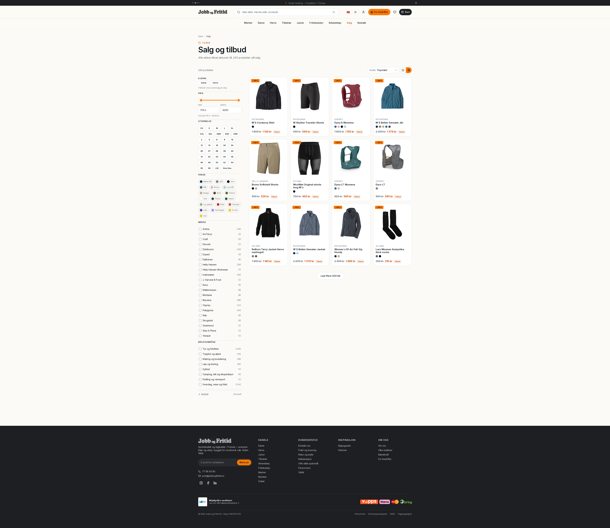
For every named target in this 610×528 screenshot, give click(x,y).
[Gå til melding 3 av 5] (195, 2)
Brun (219, 193)
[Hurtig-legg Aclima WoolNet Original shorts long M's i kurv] (324, 172)
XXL (202, 134)
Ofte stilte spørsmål (308, 463)
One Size (227, 168)
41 (202, 157)
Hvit (205, 198)
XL (232, 128)
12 (202, 145)
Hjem (200, 36)
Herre (273, 22)
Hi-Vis (235, 210)
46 (201, 162)
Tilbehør (286, 22)
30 (224, 145)
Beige (206, 193)
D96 (235, 134)
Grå (221, 181)
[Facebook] (208, 483)
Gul (204, 216)
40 (232, 151)
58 (209, 168)
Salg (349, 22)
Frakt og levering (307, 450)
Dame (261, 22)
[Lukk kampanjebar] (416, 3)
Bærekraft (383, 454)
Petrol (217, 198)
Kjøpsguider (344, 445)
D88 (219, 134)
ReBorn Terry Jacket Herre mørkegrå (268, 251)
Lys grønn (207, 204)
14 (209, 145)
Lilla (205, 210)
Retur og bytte (305, 454)
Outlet (261, 481)
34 (232, 145)
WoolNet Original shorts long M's (307, 186)
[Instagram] (201, 483)
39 (224, 151)
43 (217, 157)
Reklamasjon (305, 459)
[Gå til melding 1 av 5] (192, 2)
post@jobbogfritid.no (213, 476)
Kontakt (361, 22)
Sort (232, 181)
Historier (342, 450)
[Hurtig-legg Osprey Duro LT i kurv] (406, 172)
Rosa (216, 187)
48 (209, 162)
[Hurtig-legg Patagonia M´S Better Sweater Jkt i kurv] (406, 110)
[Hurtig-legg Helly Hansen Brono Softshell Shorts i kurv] (282, 172)
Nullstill (204, 394)
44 (224, 157)
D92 (227, 134)
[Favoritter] (395, 12)
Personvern (304, 468)
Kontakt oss (304, 445)
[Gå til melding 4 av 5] (197, 2)
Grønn (231, 198)
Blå (204, 187)
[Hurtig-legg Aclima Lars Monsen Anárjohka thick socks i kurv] (406, 237)
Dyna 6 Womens (344, 122)
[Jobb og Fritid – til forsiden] (212, 12)
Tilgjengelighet (404, 514)
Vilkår (301, 472)
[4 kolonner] (409, 70)
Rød (222, 204)
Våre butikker (385, 450)
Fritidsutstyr (316, 22)
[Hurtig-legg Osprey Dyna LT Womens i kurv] (365, 172)
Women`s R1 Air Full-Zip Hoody (348, 251)
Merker (248, 22)
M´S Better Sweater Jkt (389, 122)
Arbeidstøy (335, 22)
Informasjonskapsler (377, 514)
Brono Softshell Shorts (265, 184)
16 (217, 145)
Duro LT (380, 184)
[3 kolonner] (403, 70)
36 (201, 151)
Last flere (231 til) (330, 275)
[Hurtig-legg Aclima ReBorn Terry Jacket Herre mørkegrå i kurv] (282, 237)
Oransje (235, 204)
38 (217, 151)
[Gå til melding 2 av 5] (193, 2)
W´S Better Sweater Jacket (309, 249)
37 (209, 151)
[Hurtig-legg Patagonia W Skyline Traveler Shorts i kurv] (324, 110)
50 (217, 162)
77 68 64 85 (208, 471)
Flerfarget (219, 210)
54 (232, 162)
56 (201, 168)
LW (216, 168)
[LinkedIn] (215, 483)
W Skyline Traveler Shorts (308, 122)
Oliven (232, 193)
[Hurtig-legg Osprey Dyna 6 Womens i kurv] (365, 110)
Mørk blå (207, 181)
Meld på (244, 462)
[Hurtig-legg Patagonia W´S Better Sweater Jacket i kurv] (324, 237)
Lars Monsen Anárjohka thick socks (390, 251)
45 (232, 157)
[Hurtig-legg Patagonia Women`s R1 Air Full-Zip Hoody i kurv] (365, 237)
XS (201, 128)
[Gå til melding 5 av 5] (198, 2)
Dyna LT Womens (344, 184)
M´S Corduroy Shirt (263, 122)
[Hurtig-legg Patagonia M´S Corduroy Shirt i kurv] (282, 110)
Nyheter (262, 476)
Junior (300, 22)
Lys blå (230, 187)
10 (232, 139)
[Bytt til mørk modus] (355, 12)
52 (224, 162)
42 (209, 157)
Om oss (382, 445)
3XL (210, 134)
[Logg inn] (363, 12)
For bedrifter (381, 12)
